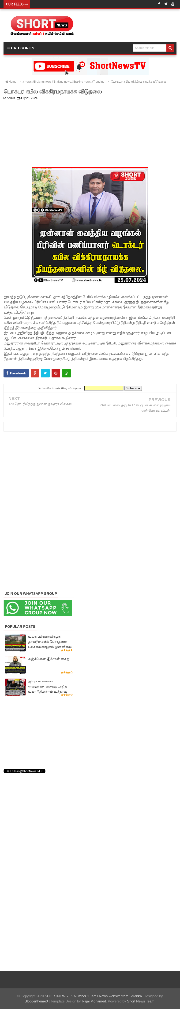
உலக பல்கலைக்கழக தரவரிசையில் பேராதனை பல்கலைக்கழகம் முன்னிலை (49, 642)
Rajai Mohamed (94, 1001)
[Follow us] (165, 4)
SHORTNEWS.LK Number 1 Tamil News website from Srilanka (93, 996)
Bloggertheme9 (36, 1001)
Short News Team (140, 1001)
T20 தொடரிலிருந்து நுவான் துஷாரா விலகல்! (40, 404)
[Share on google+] (35, 373)
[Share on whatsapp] (66, 373)
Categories (22, 48)
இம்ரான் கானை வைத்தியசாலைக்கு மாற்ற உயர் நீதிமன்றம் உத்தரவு (47, 686)
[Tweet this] (45, 373)
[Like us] (158, 4)
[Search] (170, 48)
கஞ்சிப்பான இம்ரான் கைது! (49, 659)
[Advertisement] (90, 134)
